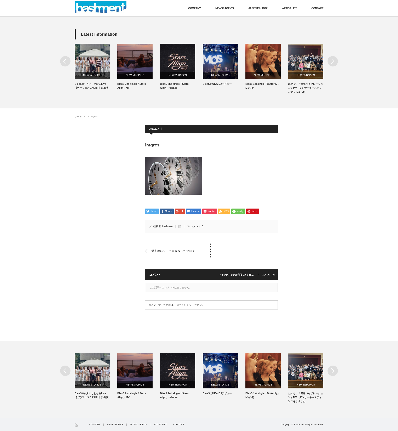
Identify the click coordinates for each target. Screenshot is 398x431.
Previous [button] (65, 61)
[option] (96, 67)
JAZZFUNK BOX (258, 8)
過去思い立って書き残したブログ (173, 251)
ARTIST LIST (289, 8)
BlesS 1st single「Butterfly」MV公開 (262, 85)
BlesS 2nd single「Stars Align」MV (131, 85)
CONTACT (317, 8)
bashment (167, 226)
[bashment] (100, 7)
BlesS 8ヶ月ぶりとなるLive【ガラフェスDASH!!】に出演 (91, 85)
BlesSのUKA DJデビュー (217, 83)
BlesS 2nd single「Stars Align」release (174, 85)
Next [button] (333, 61)
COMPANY (194, 8)
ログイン (181, 304)
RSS (76, 425)
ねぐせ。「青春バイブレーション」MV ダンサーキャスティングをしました (305, 87)
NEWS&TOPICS (224, 8)
